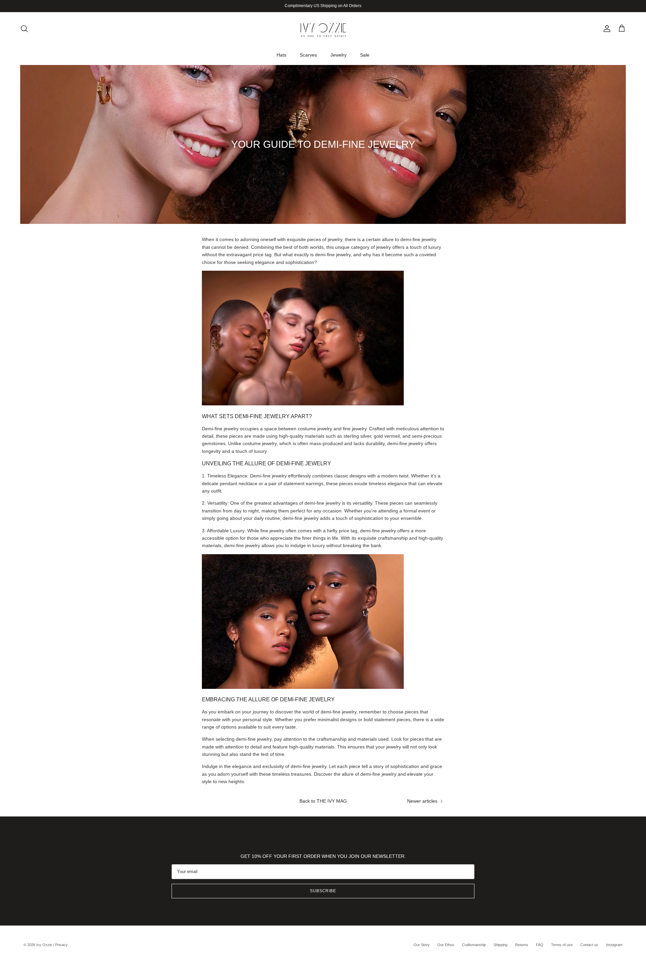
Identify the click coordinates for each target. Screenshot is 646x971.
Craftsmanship (474, 945)
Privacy (61, 945)
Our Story (422, 945)
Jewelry (338, 54)
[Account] (605, 29)
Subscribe (323, 891)
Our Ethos (445, 945)
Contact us (589, 945)
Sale (364, 54)
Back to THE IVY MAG (323, 801)
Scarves (308, 54)
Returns (521, 945)
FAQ (539, 945)
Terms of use (562, 945)
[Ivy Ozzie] (323, 28)
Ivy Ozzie (44, 945)
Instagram (614, 945)
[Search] (24, 29)
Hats (281, 54)
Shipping (500, 945)
